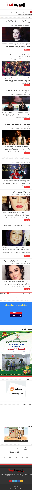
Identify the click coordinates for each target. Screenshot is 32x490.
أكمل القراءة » (27, 49)
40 (21, 293)
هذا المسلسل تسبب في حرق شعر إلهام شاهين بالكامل (18, 21)
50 (18, 293)
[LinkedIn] (13, 481)
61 (2, 295)
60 (5, 295)
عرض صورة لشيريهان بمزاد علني (21, 192)
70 (28, 297)
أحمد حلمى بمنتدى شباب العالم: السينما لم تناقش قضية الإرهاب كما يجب (17, 91)
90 (22, 297)
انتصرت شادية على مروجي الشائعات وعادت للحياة (17, 225)
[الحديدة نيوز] (16, 4)
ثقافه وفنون (17, 25)
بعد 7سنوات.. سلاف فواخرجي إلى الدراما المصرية (17, 261)
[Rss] (21, 481)
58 (10, 293)
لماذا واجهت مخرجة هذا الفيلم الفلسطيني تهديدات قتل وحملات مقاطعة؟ (17, 55)
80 (25, 297)
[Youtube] (10, 481)
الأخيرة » (16, 297)
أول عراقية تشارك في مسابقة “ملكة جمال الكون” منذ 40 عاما (16, 159)
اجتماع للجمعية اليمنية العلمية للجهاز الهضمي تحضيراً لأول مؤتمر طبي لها (16, 12)
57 (13, 293)
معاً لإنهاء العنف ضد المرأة (20, 441)
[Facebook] (18, 481)
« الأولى (29, 293)
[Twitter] (16, 481)
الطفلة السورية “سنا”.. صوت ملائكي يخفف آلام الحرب (17, 125)
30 (23, 293)
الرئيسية (29, 14)
